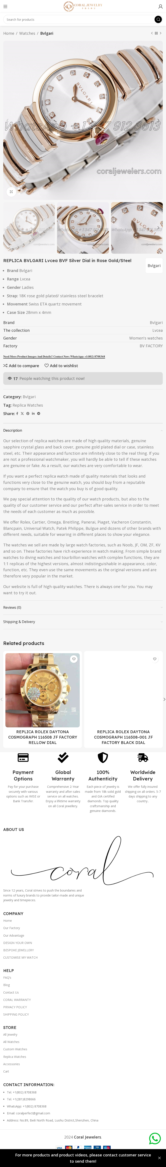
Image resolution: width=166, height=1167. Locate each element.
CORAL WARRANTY (17, 1000)
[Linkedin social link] (33, 414)
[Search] (158, 19)
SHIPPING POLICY (16, 1014)
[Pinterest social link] (28, 414)
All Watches (11, 1042)
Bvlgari (46, 33)
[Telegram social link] (39, 414)
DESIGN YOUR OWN (17, 943)
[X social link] (22, 414)
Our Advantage (13, 935)
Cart (6, 1071)
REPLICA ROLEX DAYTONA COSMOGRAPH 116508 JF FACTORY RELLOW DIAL (42, 737)
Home (8, 33)
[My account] (160, 6)
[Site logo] (83, 6)
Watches (27, 33)
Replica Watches (28, 405)
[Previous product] (152, 33)
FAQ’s (7, 977)
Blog (6, 985)
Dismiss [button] (159, 1158)
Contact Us (11, 992)
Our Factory (11, 928)
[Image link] (83, 859)
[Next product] (160, 33)
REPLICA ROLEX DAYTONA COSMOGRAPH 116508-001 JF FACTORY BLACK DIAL (123, 737)
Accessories (11, 1064)
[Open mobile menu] (5, 6)
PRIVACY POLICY (15, 1007)
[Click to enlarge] (11, 192)
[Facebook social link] (17, 414)
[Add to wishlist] (74, 659)
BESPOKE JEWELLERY (18, 950)
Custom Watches (15, 1049)
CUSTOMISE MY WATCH (20, 957)
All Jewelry (10, 1034)
